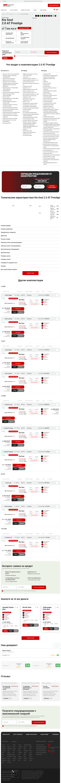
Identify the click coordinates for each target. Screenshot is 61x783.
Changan (9, 746)
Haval (3, 752)
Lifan (19, 754)
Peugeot (3, 758)
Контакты (53, 752)
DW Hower (9, 748)
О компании (55, 734)
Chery (14, 746)
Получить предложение (52, 52)
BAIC (30, 744)
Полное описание (34, 327)
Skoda (14, 744)
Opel (25, 756)
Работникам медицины (41, 752)
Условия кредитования (6, 778)
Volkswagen (26, 744)
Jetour (25, 752)
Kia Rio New (27, 607)
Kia (14, 14)
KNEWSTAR (9, 754)
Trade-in (14, 312)
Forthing (3, 750)
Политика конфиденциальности (8, 774)
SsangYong (4, 760)
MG (2, 756)
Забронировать (18, 308)
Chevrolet (20, 746)
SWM (14, 760)
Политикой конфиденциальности (42, 55)
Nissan (14, 756)
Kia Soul (18, 14)
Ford (30, 748)
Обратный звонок (54, 5)
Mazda (30, 754)
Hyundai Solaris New (8, 608)
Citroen (25, 746)
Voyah (25, 760)
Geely (19, 750)
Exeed (19, 748)
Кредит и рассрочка (25, 10)
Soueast (31, 758)
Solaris (25, 758)
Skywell (20, 758)
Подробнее (21, 312)
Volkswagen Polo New (47, 608)
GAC (14, 750)
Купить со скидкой (5, 631)
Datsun (30, 746)
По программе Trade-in (41, 750)
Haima (30, 750)
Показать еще (30, 273)
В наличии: (22, 303)
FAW (25, 748)
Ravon (8, 758)
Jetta (30, 752)
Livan (25, 754)
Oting (30, 756)
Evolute (14, 748)
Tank (19, 760)
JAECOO (20, 752)
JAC (14, 752)
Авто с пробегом (13, 10)
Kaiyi (3, 754)
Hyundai (3, 744)
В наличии (22, 302)
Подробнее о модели (15, 631)
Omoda (19, 756)
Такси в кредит (43, 10)
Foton (8, 750)
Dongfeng (4, 748)
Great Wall (26, 750)
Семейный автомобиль (41, 746)
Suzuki (8, 760)
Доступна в (23, 304)
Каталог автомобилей (9, 14)
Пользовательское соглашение (8, 776)
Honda (8, 752)
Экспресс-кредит (40, 744)
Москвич (9, 762)
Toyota (19, 744)
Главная (3, 14)
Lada (14, 754)
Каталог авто (4, 10)
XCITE (30, 760)
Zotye (3, 762)
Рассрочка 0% (39, 754)
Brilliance (4, 746)
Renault (14, 758)
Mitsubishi (9, 756)
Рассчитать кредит (11, 631)
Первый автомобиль (40, 748)
